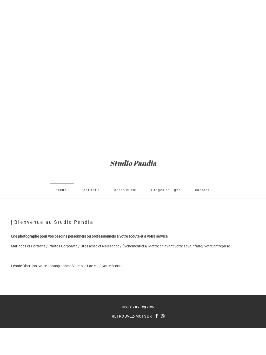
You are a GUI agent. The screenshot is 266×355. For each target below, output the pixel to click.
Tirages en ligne (166, 190)
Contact (202, 190)
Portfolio (91, 190)
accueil (62, 190)
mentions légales (138, 306)
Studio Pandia (133, 163)
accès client (125, 190)
